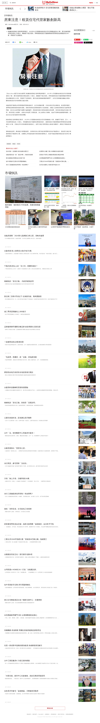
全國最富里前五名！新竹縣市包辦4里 (18, 554)
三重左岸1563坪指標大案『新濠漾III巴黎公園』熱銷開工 (56, 161)
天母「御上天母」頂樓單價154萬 (16, 478)
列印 (36, 42)
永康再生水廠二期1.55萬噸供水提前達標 (51, 151)
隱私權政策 (53, 714)
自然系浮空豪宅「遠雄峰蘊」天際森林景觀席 (21, 691)
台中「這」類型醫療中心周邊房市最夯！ (19, 433)
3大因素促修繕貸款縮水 (12, 227)
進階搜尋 (14, 2)
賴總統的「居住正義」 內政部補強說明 (19, 281)
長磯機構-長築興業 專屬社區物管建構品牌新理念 (22, 630)
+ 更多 (93, 30)
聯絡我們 (29, 714)
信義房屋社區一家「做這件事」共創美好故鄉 (19, 154)
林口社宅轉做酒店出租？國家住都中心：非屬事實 (23, 600)
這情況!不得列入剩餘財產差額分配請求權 (51, 154)
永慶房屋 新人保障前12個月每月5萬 (17, 251)
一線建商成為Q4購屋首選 (14, 342)
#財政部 (9, 143)
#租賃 (14, 143)
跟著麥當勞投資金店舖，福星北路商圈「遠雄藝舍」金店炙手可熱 (29, 524)
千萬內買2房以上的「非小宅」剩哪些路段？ (21, 266)
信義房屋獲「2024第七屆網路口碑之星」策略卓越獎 (24, 236)
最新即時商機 (77, 33)
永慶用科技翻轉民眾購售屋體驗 (16, 387)
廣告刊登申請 (61, 714)
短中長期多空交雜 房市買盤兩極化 (16, 161)
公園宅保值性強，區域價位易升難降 (17, 418)
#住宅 (18, 143)
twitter (29, 42)
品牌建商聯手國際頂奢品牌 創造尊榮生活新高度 (22, 327)
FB (15, 42)
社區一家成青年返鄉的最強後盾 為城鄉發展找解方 (23, 645)
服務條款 (47, 714)
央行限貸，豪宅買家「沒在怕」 (16, 463)
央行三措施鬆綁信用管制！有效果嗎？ (17, 164)
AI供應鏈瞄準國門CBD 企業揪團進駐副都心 (52, 158)
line (22, 42)
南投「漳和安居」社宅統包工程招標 (17, 509)
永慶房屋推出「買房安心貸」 (15, 448)
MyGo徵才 (41, 714)
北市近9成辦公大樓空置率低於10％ (49, 164)
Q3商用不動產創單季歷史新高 (60, 227)
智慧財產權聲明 (69, 714)
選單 (5, 2)
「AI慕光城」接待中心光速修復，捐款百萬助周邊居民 (24, 676)
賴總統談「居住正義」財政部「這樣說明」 (20, 403)
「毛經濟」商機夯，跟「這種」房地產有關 (20, 357)
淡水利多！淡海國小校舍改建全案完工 (17, 151)
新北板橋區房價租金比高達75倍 (15, 158)
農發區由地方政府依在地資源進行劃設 (18, 372)
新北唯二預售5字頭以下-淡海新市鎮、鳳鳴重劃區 (23, 296)
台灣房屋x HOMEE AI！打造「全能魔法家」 (21, 570)
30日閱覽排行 (80, 30)
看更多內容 (50, 708)
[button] (25, 8)
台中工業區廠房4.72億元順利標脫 (17, 661)
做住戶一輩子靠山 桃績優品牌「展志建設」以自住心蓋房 (86, 190)
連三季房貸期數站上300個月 (15, 312)
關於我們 (35, 714)
